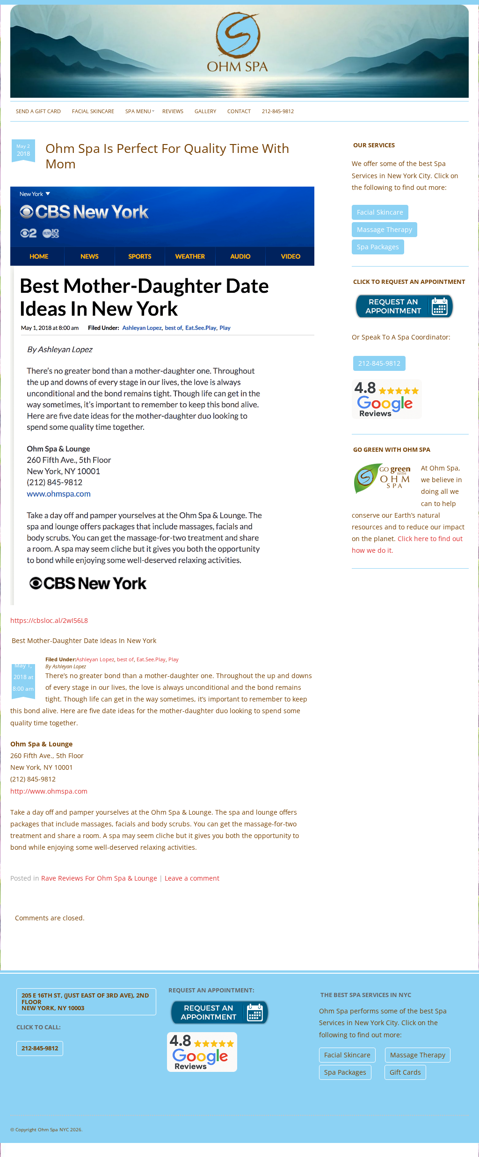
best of (125, 659)
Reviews (172, 111)
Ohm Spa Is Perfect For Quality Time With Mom (167, 155)
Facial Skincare (93, 111)
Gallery (205, 111)
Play (173, 659)
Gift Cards (405, 1072)
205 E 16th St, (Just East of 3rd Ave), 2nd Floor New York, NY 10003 (85, 1001)
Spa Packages (378, 246)
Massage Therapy (384, 229)
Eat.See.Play (151, 659)
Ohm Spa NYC (53, 1129)
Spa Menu (138, 111)
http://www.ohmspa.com (48, 791)
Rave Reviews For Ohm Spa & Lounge (99, 878)
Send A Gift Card (38, 111)
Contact (239, 111)
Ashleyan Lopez (95, 659)
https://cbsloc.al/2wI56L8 (49, 620)
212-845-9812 (278, 111)
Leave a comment (192, 878)
